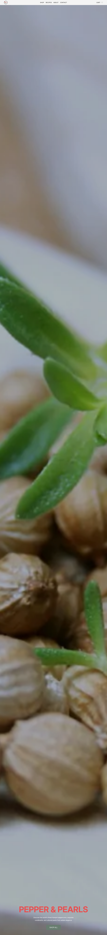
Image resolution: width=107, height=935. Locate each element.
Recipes (49, 2)
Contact (63, 2)
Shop (42, 2)
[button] (6, 2)
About (56, 2)
